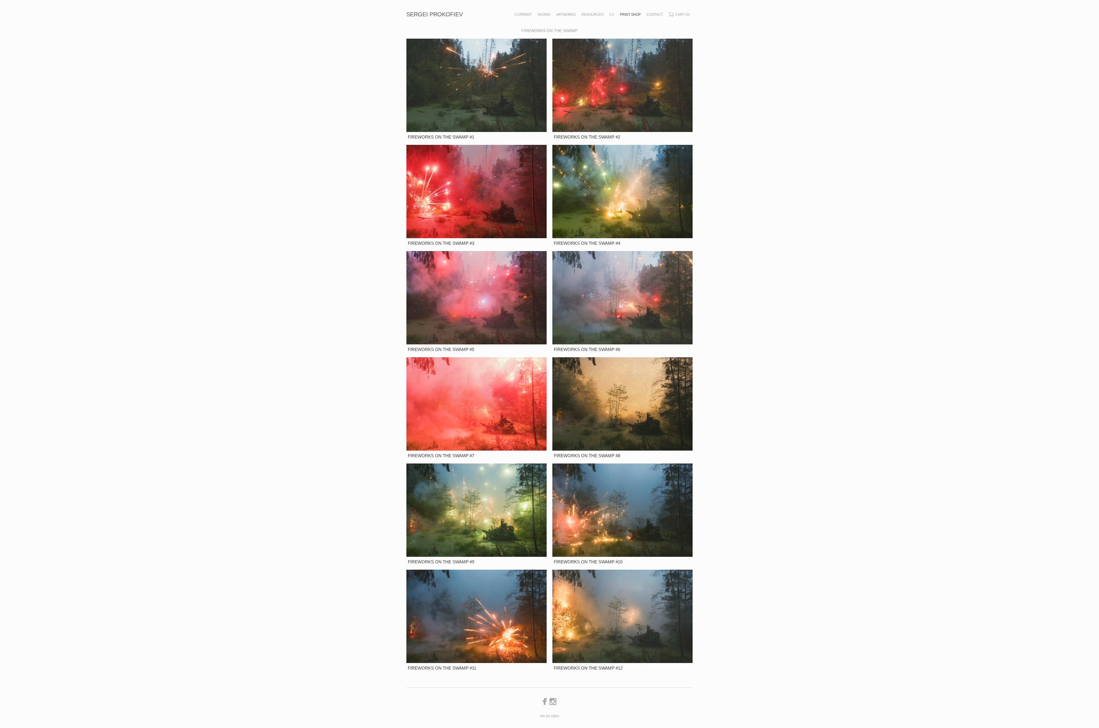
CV (611, 15)
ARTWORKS (566, 15)
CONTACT (655, 15)
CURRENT (523, 15)
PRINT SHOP (630, 15)
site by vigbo (549, 716)
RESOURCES (593, 15)
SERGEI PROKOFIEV (434, 14)
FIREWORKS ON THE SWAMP (549, 30)
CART (682, 15)
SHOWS (543, 15)
